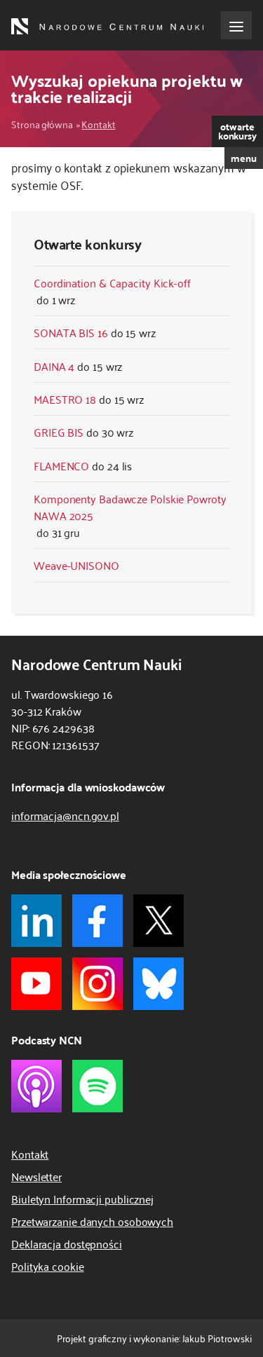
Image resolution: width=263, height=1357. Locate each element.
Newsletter (36, 1176)
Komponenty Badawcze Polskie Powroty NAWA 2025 (130, 507)
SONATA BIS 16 (71, 332)
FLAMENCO (61, 465)
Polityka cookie (47, 1266)
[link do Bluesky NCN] (158, 983)
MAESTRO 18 (65, 399)
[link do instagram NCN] (97, 983)
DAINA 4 (54, 366)
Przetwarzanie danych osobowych (92, 1221)
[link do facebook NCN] (97, 920)
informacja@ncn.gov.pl (65, 815)
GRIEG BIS (58, 432)
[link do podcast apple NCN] (36, 1086)
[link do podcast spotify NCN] (97, 1086)
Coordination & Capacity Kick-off (112, 282)
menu (244, 158)
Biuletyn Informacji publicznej (82, 1198)
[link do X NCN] (158, 920)
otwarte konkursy (237, 130)
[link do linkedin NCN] (36, 920)
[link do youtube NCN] (36, 983)
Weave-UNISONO (76, 565)
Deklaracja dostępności (66, 1243)
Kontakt (98, 123)
